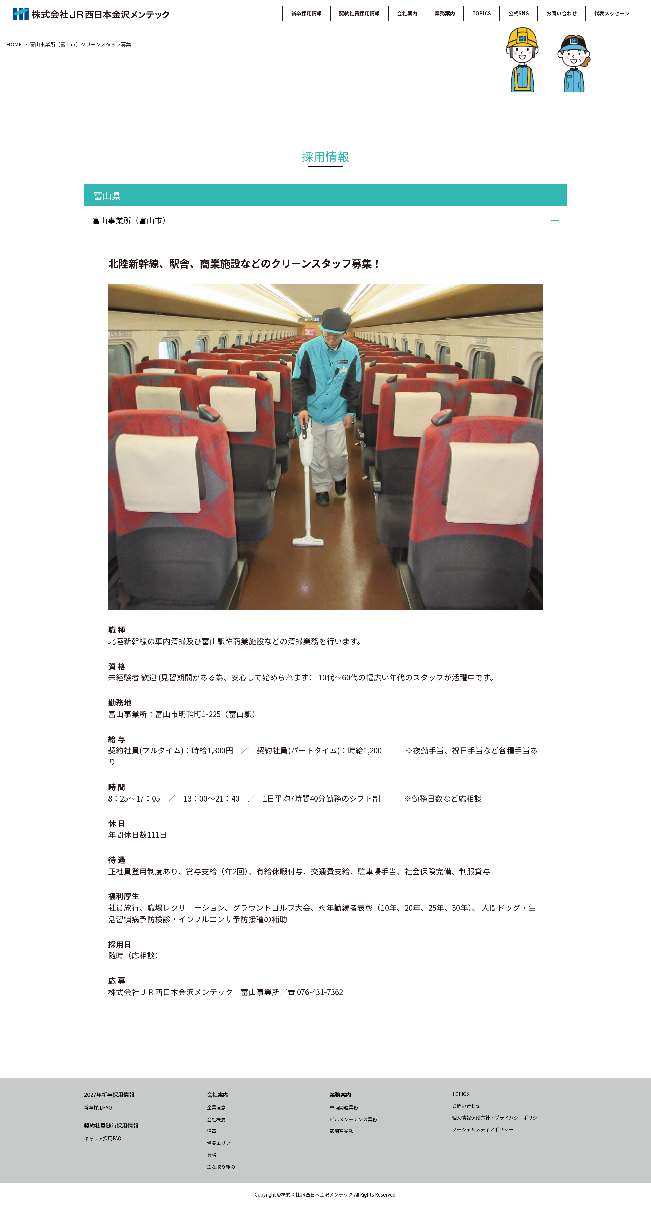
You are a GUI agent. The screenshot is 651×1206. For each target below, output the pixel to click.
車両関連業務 (344, 1107)
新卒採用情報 (306, 13)
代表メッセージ (612, 13)
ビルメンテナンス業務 (353, 1119)
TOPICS (481, 13)
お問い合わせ (561, 13)
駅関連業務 (341, 1131)
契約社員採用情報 (359, 13)
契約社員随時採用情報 (111, 1125)
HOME (14, 44)
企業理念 (216, 1107)
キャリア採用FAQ (102, 1138)
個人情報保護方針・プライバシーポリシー (497, 1117)
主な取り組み (221, 1166)
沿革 (211, 1131)
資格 (211, 1154)
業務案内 (445, 13)
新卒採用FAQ (98, 1107)
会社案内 (407, 13)
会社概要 (216, 1119)
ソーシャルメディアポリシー (482, 1129)
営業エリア (219, 1143)
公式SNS (518, 13)
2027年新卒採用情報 (109, 1094)
